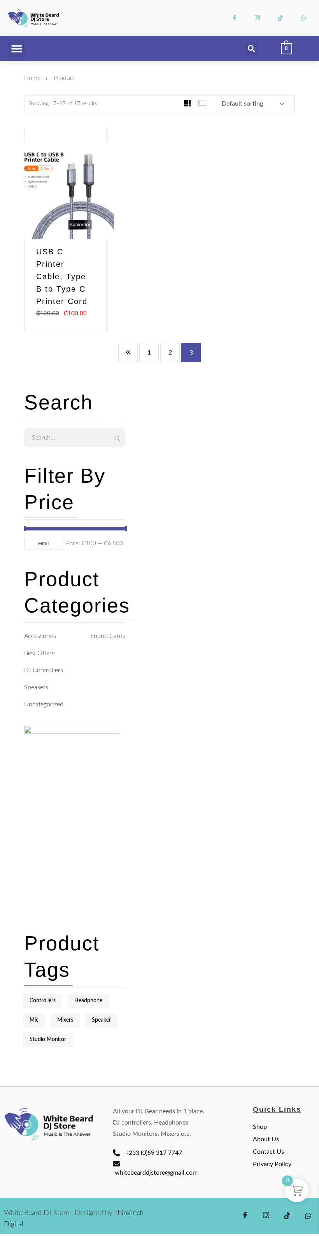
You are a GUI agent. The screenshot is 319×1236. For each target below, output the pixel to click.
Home (34, 78)
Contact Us (268, 1152)
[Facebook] (234, 18)
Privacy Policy (272, 1164)
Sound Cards (107, 636)
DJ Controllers (43, 670)
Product (64, 78)
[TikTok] (280, 18)
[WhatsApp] (303, 18)
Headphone (88, 1000)
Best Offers (39, 653)
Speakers (36, 687)
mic (34, 1020)
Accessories (40, 636)
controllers (43, 1000)
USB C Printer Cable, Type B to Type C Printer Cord (62, 276)
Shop (260, 1127)
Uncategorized (43, 704)
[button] (16, 48)
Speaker (101, 1020)
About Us (266, 1139)
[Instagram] (257, 18)
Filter (43, 543)
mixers (65, 1020)
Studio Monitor (48, 1039)
